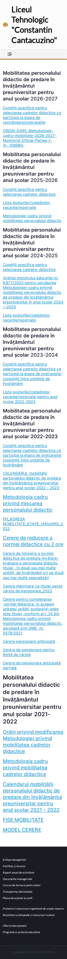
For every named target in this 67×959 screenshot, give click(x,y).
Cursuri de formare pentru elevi (22, 885)
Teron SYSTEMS (44, 952)
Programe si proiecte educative (21, 932)
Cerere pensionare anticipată (29, 641)
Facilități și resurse (14, 866)
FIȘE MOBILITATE (23, 820)
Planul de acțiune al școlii (17, 898)
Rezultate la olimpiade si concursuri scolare (29, 915)
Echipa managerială (14, 859)
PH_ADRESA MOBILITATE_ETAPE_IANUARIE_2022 (33, 524)
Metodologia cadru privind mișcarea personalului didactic (28, 503)
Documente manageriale (17, 878)
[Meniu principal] (10, 54)
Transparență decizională (18, 891)
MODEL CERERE (22, 830)
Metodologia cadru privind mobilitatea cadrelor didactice (25, 767)
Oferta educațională (15, 925)
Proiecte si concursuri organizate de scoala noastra (33, 908)
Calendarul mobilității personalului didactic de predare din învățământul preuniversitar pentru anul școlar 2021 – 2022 (32, 797)
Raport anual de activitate (18, 872)
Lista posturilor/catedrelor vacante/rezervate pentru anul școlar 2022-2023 (30, 397)
